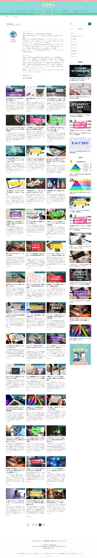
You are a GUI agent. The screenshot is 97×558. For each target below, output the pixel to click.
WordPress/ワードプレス (76, 36)
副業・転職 (73, 53)
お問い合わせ (54, 540)
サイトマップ (62, 540)
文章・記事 (73, 45)
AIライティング (74, 47)
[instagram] (85, 1)
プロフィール (74, 56)
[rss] (88, 1)
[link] (24, 78)
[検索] (90, 1)
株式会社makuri (52, 544)
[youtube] (86, 1)
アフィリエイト (74, 42)
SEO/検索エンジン (75, 50)
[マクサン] (48, 5)
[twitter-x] (83, 1)
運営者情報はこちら (28, 75)
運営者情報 (47, 540)
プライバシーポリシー (37, 540)
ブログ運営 (73, 39)
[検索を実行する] (89, 24)
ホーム (72, 33)
